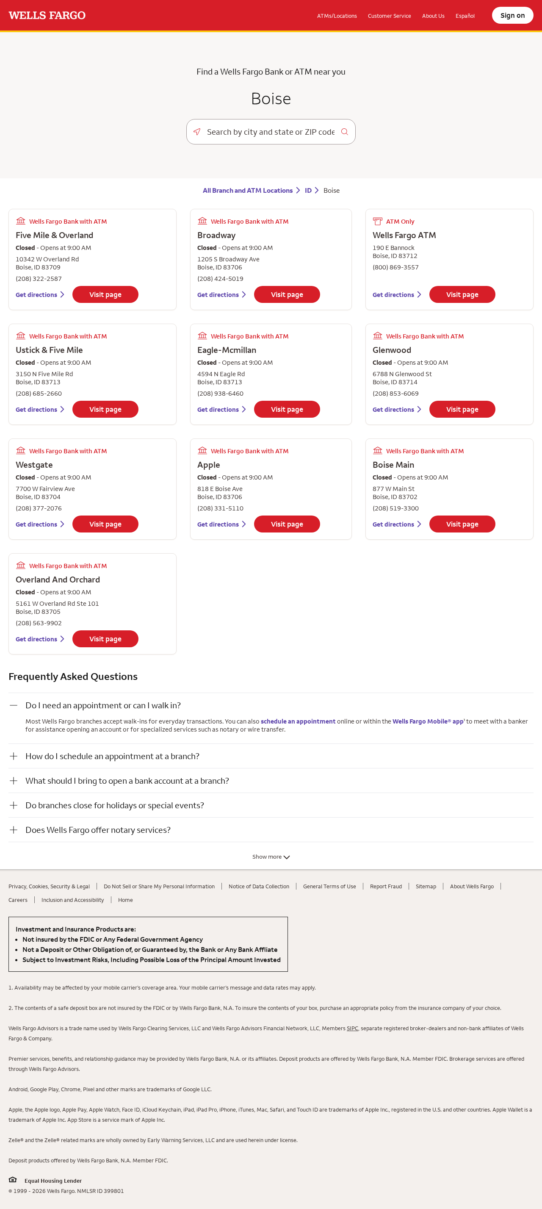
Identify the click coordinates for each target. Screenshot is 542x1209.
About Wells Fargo (472, 886)
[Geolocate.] (197, 131)
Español (465, 15)
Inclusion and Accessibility (72, 899)
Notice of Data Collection (259, 886)
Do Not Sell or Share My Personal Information (159, 886)
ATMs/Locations (337, 15)
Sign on (513, 15)
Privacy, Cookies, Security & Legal (49, 886)
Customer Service (389, 15)
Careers (18, 899)
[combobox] (271, 132)
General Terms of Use (329, 886)
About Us (433, 15)
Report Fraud (386, 886)
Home (125, 899)
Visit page (105, 294)
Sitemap (426, 886)
